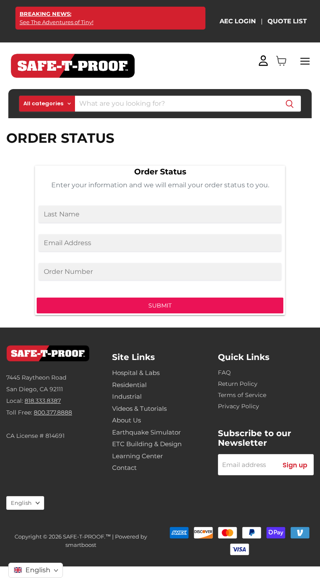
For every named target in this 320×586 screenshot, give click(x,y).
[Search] (289, 104)
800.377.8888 (53, 412)
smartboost (80, 544)
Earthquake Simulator (146, 432)
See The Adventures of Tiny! (56, 17)
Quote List (287, 21)
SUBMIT (160, 305)
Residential (129, 385)
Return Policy (238, 383)
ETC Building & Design (147, 444)
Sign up (295, 465)
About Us (126, 420)
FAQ (224, 372)
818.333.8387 (43, 401)
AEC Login (238, 21)
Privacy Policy (238, 406)
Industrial (127, 396)
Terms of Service (242, 395)
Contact (124, 468)
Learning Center (137, 456)
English (21, 502)
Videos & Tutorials (139, 408)
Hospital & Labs (136, 373)
